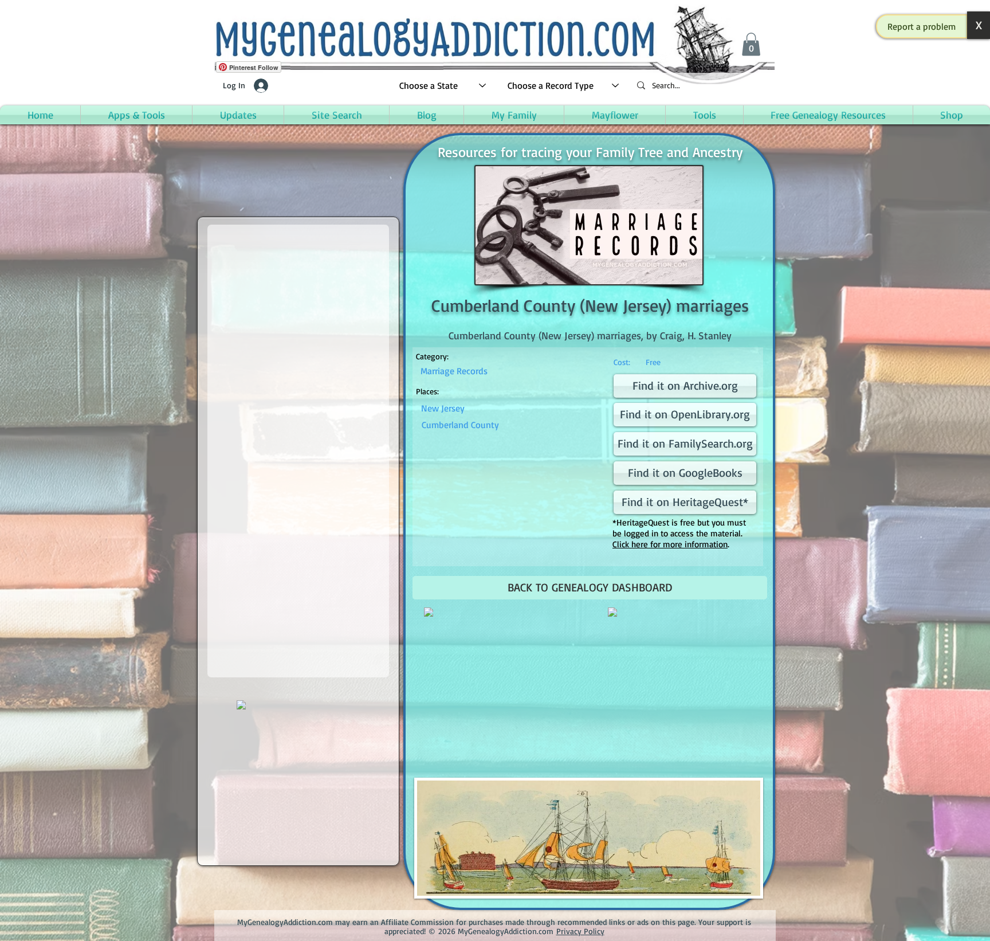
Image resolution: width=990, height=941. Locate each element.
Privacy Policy (580, 931)
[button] (922, 26)
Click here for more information (670, 544)
